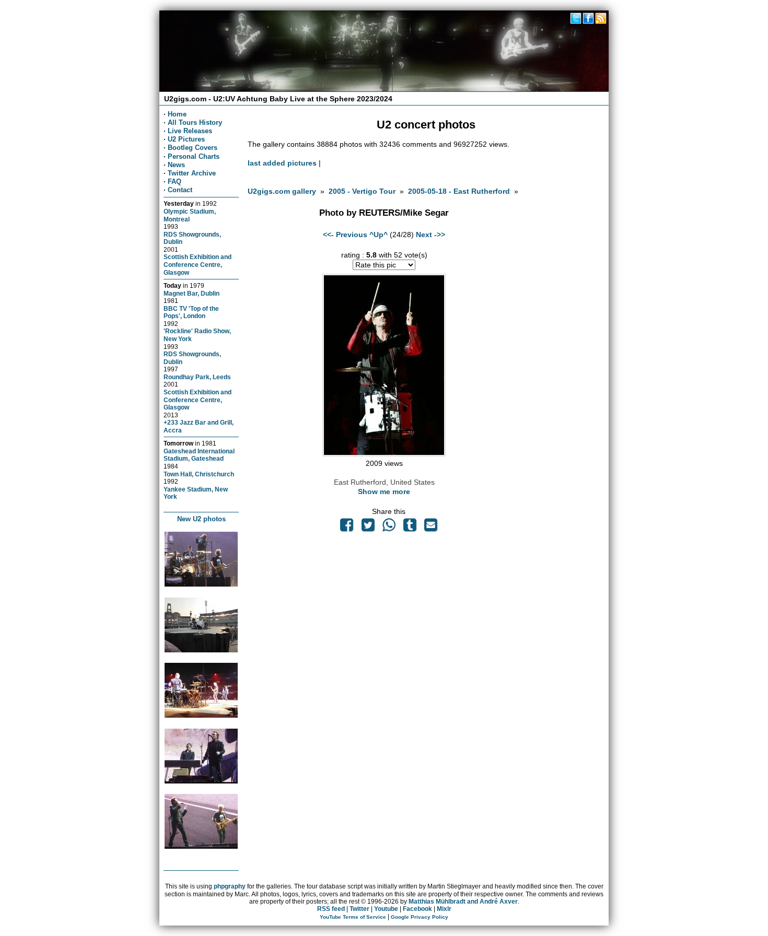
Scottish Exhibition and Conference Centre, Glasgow (197, 264)
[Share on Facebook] (346, 527)
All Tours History (195, 122)
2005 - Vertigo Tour (362, 191)
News (176, 165)
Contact (180, 190)
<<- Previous (345, 234)
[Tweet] (367, 527)
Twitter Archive (192, 173)
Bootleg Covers (192, 147)
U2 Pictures (186, 139)
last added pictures (282, 163)
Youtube (386, 909)
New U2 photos (201, 519)
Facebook (417, 909)
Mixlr (444, 909)
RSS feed (331, 909)
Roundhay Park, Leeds (197, 376)
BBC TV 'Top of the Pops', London (191, 312)
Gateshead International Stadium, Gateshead (199, 455)
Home (177, 114)
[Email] (431, 527)
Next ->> (430, 234)
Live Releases (190, 131)
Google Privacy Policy (419, 917)
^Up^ (378, 234)
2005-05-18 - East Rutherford (459, 191)
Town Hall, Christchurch (199, 474)
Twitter (359, 909)
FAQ (174, 181)
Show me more (384, 491)
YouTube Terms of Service (353, 917)
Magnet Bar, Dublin (191, 293)
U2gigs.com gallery (282, 191)
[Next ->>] (384, 454)
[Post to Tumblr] (410, 527)
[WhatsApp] (388, 527)
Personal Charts (193, 156)
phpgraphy (230, 886)
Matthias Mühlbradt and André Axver (463, 901)
